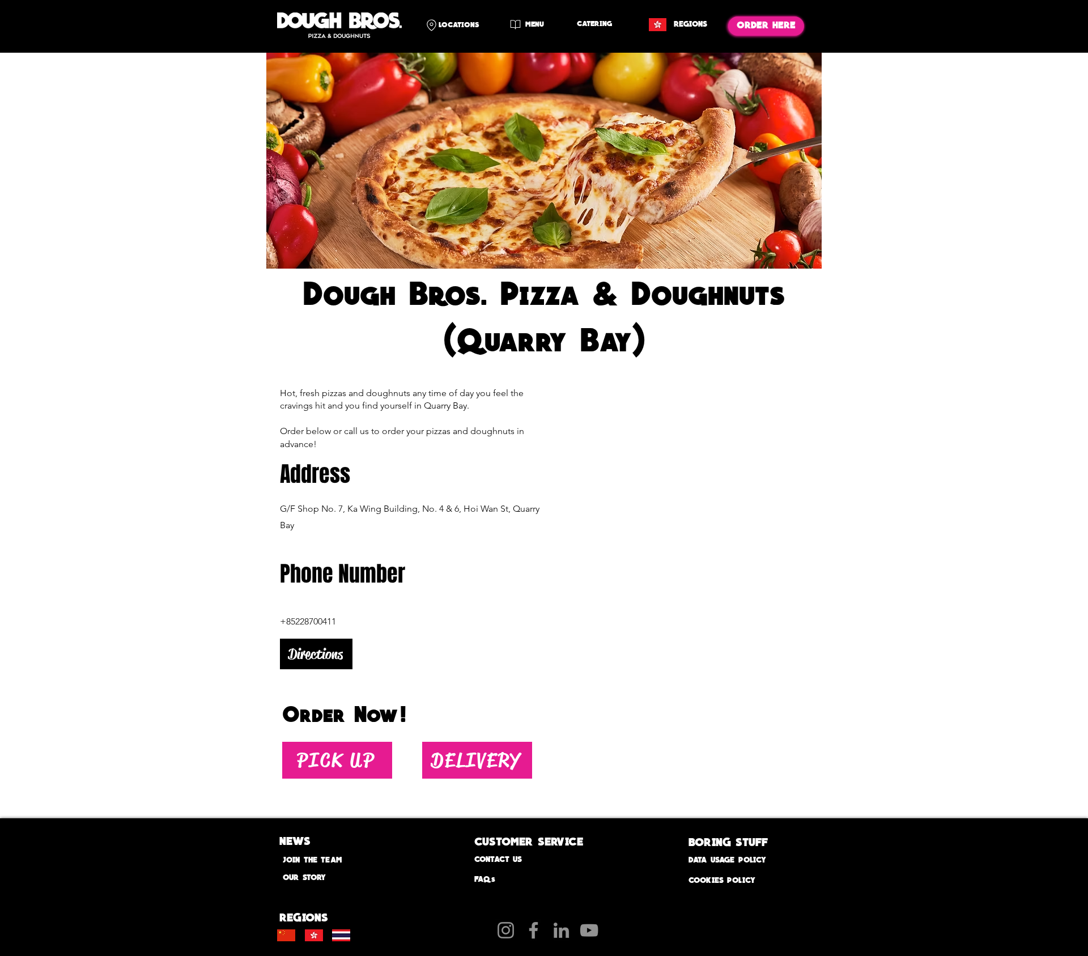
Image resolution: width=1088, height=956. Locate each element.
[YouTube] (589, 930)
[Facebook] (533, 930)
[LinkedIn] (561, 930)
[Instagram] (506, 930)
